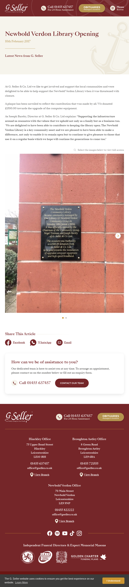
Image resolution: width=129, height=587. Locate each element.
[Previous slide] (11, 236)
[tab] (63, 318)
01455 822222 (64, 510)
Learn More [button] (21, 582)
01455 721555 (89, 463)
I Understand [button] (113, 580)
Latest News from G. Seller (24, 55)
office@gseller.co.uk (39, 468)
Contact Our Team (72, 383)
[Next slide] (118, 236)
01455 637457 (39, 463)
